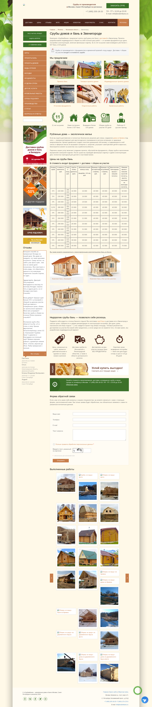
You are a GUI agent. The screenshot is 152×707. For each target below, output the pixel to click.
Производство (30, 103)
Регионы (123, 22)
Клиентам (76, 22)
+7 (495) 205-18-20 (94, 11)
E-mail (55, 425)
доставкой (103, 38)
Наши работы (90, 22)
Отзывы (48, 22)
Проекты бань (62, 81)
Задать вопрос (34, 38)
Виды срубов (30, 68)
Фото (58, 22)
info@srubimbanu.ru (120, 14)
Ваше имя (56, 414)
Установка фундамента (62, 106)
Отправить (61, 460)
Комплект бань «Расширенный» (63, 309)
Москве (71, 7)
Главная (105, 692)
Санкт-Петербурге (84, 7)
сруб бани (101, 321)
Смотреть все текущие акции (104, 371)
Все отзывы (35, 354)
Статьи (27, 109)
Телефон (56, 420)
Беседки (28, 73)
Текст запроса (58, 431)
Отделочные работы (89, 106)
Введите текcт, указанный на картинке (62, 450)
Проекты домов (31, 63)
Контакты (111, 22)
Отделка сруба (30, 83)
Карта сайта (113, 692)
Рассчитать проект (35, 33)
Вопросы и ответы (32, 114)
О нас (101, 22)
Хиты (26, 53)
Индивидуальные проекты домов (116, 81)
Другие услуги (30, 88)
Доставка (28, 22)
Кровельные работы (116, 106)
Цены (39, 22)
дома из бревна (119, 138)
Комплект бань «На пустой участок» (103, 279)
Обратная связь (72, 384)
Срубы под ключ (31, 98)
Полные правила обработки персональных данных (74, 444)
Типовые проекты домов (89, 81)
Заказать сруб (117, 6)
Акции (66, 22)
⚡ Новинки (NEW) (34, 45)
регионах (98, 7)
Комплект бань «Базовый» (61, 279)
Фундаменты (29, 78)
